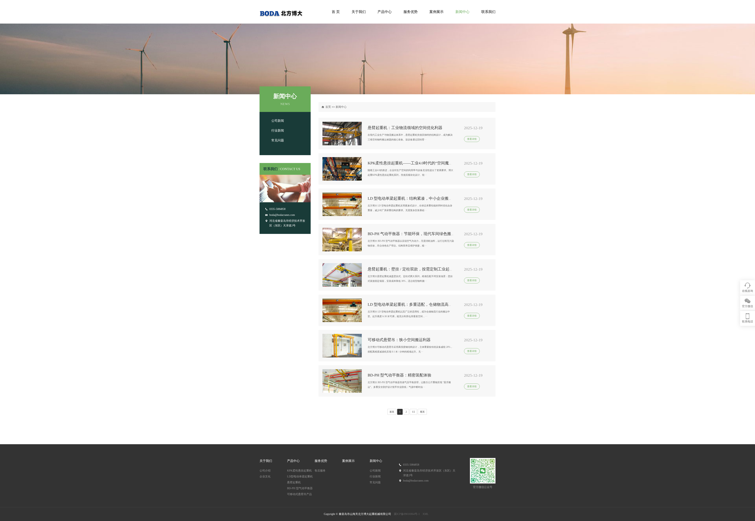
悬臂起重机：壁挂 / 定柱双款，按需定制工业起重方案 (414, 269)
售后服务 (320, 470)
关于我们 (359, 12)
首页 (328, 106)
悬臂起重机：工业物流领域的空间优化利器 (405, 127)
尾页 (422, 411)
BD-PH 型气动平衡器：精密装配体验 (399, 375)
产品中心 (385, 12)
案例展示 (436, 12)
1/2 (413, 411)
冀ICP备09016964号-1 (407, 514)
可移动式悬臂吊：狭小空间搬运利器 (399, 340)
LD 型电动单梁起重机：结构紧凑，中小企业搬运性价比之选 (420, 198)
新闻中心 (462, 12)
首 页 (336, 12)
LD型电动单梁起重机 (300, 476)
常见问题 (277, 140)
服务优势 (410, 12)
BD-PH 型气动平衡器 (300, 488)
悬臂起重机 (294, 482)
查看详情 (472, 139)
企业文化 (265, 476)
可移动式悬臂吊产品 (299, 494)
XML (426, 514)
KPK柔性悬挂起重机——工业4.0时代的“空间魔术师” (413, 163)
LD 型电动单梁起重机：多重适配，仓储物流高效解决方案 (418, 304)
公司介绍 (265, 470)
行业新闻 (277, 130)
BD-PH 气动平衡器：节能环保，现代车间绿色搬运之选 (415, 234)
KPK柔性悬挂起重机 (299, 470)
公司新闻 (277, 120)
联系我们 (488, 12)
